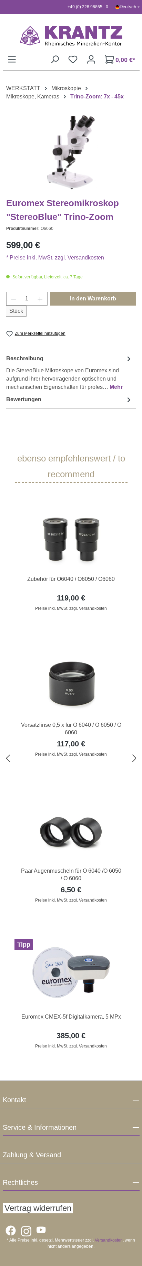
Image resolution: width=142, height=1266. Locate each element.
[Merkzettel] (73, 59)
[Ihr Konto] (91, 59)
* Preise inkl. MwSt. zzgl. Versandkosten (55, 257)
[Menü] (12, 59)
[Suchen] (54, 59)
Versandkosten (109, 1240)
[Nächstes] (134, 758)
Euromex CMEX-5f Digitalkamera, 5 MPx (71, 1017)
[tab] (69, 372)
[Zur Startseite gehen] (71, 35)
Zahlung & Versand (32, 1155)
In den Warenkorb (93, 298)
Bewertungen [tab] (23, 399)
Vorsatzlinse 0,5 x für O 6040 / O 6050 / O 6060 (71, 728)
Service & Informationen (40, 1127)
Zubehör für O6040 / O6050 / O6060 (71, 579)
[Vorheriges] (8, 758)
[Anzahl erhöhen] (40, 299)
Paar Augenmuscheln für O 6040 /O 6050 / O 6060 (71, 874)
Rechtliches (20, 1182)
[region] (71, 758)
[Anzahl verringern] (13, 299)
